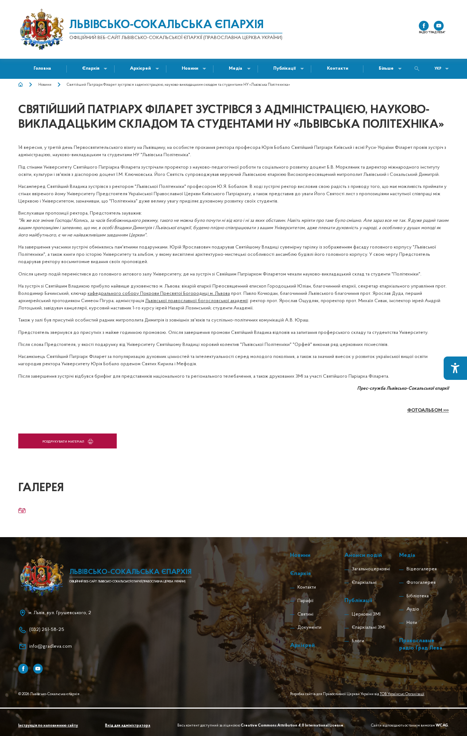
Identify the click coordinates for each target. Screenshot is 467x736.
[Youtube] (38, 669)
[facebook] (424, 26)
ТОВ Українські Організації (402, 694)
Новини (44, 85)
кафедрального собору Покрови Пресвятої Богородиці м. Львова (159, 293)
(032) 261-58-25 (46, 629)
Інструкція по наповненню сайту (48, 726)
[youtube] (439, 26)
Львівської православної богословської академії (196, 300)
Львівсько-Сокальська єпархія (166, 25)
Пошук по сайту (418, 69)
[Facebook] (23, 669)
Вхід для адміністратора (127, 726)
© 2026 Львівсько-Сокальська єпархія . (49, 694)
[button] (190, 69)
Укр (438, 69)
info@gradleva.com (50, 646)
